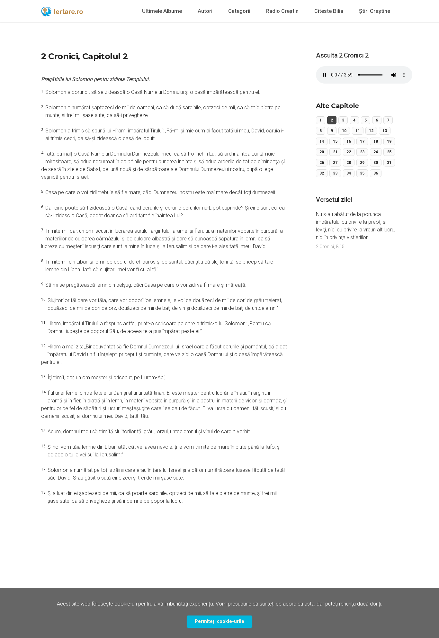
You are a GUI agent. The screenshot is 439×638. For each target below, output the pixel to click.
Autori (205, 11)
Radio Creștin (282, 11)
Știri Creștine (374, 11)
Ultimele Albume (162, 11)
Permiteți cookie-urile (219, 621)
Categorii (239, 11)
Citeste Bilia (328, 11)
